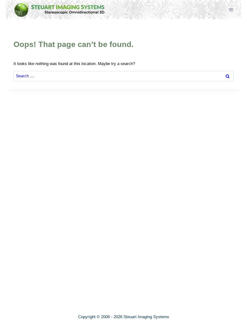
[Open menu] (230, 9)
